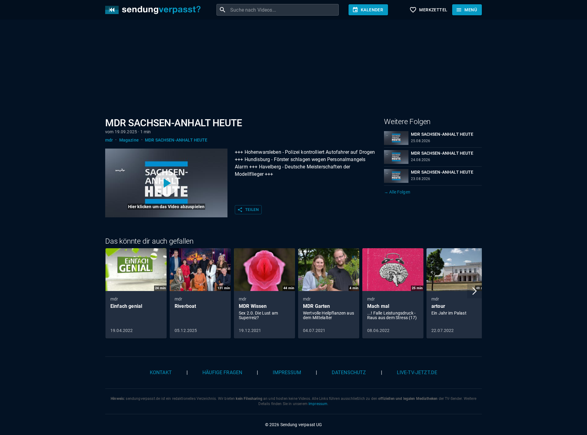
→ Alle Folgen (397, 192)
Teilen (248, 209)
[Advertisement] (288, 69)
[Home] (154, 10)
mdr (109, 140)
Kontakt (161, 372)
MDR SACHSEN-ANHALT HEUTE (176, 140)
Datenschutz (349, 372)
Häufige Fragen (222, 372)
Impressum (287, 372)
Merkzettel (428, 9)
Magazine (129, 140)
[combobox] (284, 10)
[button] (474, 291)
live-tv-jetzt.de (417, 372)
